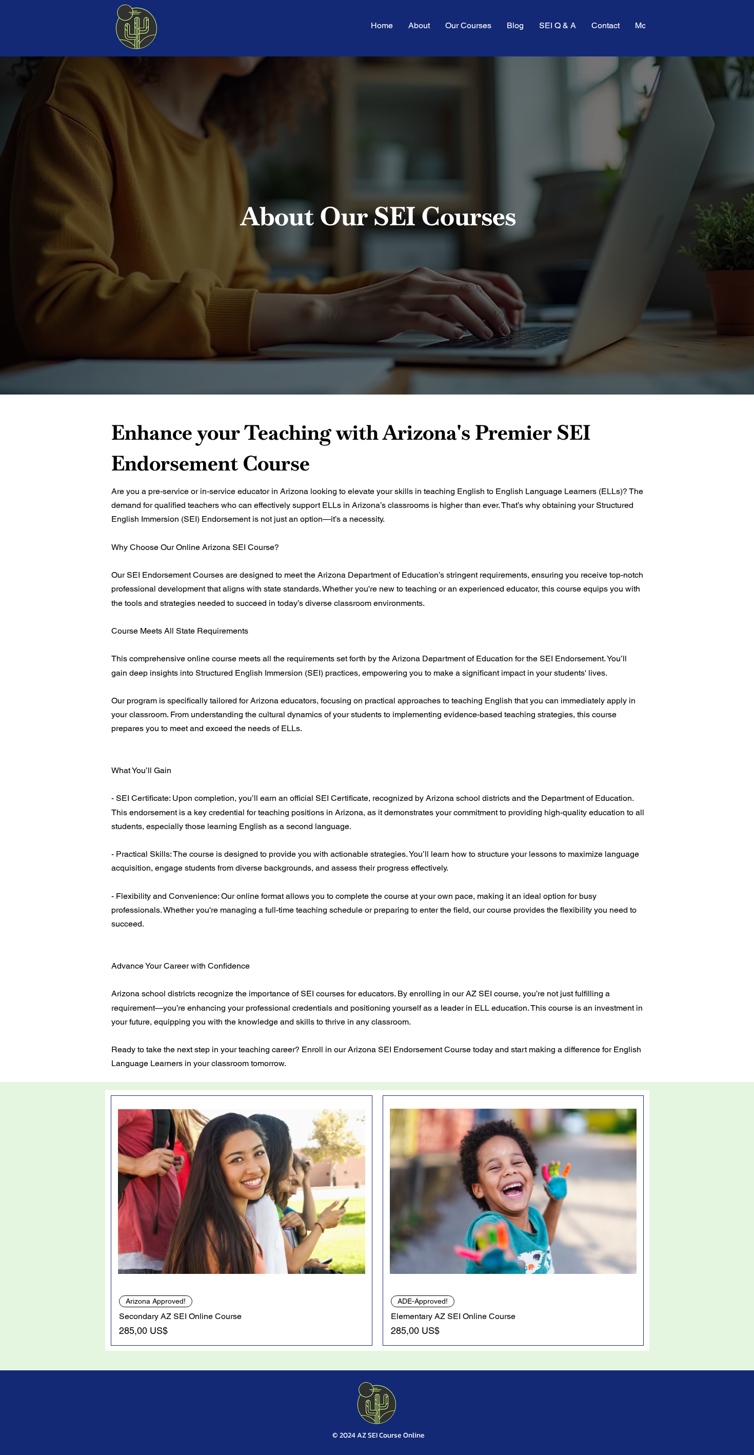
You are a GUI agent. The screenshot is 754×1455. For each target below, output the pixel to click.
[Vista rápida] (241, 1191)
